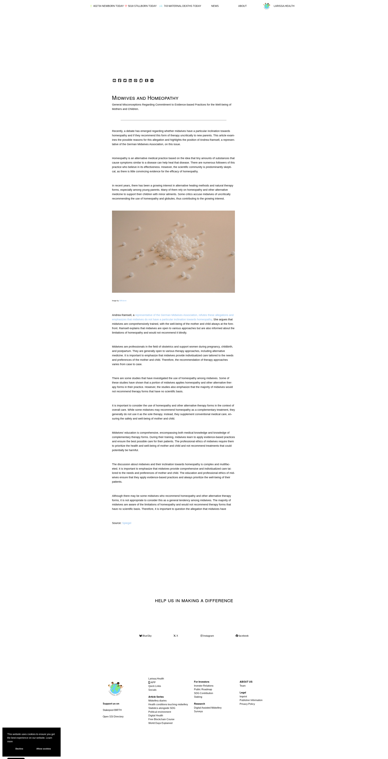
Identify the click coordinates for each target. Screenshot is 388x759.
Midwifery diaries (157, 700)
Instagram (208, 635)
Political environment (159, 712)
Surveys (198, 711)
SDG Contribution (203, 693)
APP (153, 682)
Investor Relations (203, 685)
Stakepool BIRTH (112, 710)
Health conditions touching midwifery (168, 704)
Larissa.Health (156, 678)
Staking (198, 697)
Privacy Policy (247, 704)
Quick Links (154, 686)
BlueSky (147, 635)
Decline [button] (19, 748)
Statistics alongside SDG (161, 708)
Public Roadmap (203, 689)
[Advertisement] (187, 44)
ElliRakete (123, 301)
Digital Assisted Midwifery (208, 707)
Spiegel (126, 523)
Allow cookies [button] (43, 748)
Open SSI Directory (113, 716)
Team (243, 685)
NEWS (215, 6)
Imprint (243, 696)
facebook (243, 635)
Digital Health (155, 715)
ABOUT (242, 6)
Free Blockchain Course (161, 719)
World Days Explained (160, 723)
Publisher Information (251, 700)
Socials (152, 690)
